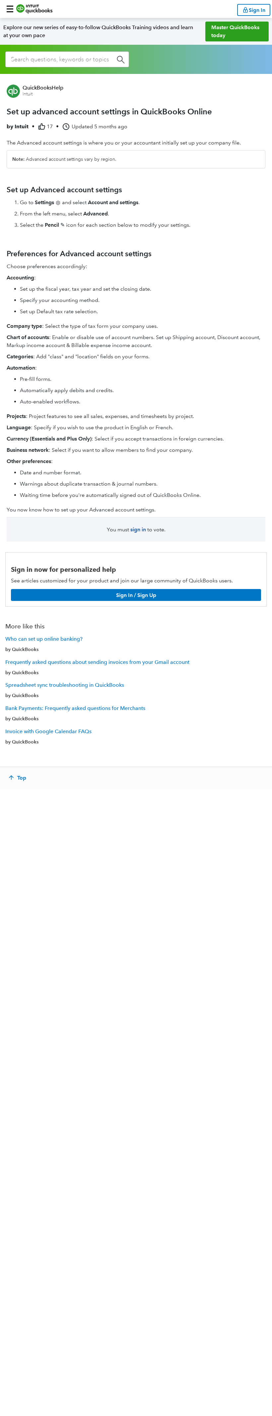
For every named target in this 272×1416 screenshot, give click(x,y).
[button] (10, 9)
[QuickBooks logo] (34, 9)
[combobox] (67, 59)
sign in (138, 529)
